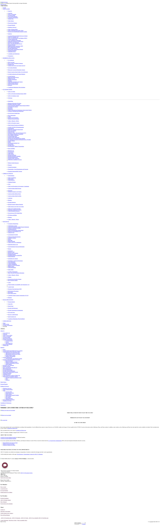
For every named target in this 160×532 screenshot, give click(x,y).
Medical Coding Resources (13, 162)
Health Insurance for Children (6, 492)
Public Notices (11, 20)
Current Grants (11, 286)
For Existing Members (12, 67)
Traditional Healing (12, 182)
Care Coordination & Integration (14, 40)
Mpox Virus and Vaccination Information (16, 272)
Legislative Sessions (12, 237)
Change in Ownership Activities (14, 228)
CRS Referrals (11, 128)
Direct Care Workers (12, 130)
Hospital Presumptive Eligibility (14, 156)
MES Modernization (7, 368)
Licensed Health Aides (12, 136)
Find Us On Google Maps (5, 477)
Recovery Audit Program (13, 314)
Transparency (10, 55)
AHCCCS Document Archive (26, 472)
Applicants (10, 198)
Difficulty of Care (11, 78)
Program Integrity (11, 301)
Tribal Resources (11, 180)
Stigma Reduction (9, 398)
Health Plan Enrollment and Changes (15, 81)
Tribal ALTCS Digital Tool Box (14, 208)
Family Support (9, 394)
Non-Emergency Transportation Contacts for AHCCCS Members (30, 454)
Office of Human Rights (13, 29)
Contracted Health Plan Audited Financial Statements (18, 226)
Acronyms (10, 13)
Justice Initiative (9, 364)
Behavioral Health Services (13, 77)
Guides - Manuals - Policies (13, 120)
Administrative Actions (12, 225)
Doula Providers (11, 131)
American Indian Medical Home (14, 193)
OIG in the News (11, 312)
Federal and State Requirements (14, 236)
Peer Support (8, 397)
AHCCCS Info (6, 324)
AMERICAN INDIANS (8, 173)
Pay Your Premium (4, 490)
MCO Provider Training (13, 280)
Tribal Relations (11, 175)
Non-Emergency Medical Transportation (16, 146)
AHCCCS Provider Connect (13, 123)
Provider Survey (11, 145)
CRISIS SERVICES (7, 320)
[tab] (81, 339)
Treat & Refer (10, 144)
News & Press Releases (12, 16)
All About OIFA (9, 391)
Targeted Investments (12, 50)
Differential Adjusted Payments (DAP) (15, 41)
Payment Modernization (12, 48)
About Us (10, 11)
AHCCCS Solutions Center (13, 95)
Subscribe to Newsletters (5, 511)
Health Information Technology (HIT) (15, 46)
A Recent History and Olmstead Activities (14, 358)
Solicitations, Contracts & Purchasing (15, 260)
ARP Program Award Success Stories (13, 354)
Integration (10, 190)
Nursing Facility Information (13, 137)
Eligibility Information (12, 79)
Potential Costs (11, 64)
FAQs (9, 184)
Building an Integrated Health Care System (11, 359)
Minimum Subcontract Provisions (14, 103)
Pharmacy (10, 80)
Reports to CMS (11, 252)
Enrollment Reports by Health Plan (15, 255)
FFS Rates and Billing (12, 215)
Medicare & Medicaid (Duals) (11, 362)
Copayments (10, 152)
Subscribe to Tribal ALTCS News (14, 209)
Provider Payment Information (9, 371)
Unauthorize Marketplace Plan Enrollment (16, 318)
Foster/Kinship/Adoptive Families (12, 395)
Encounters (10, 107)
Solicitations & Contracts (13, 106)
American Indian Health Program (14, 188)
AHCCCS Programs (12, 14)
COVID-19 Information (12, 271)
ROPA (9, 141)
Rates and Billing (11, 148)
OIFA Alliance (8, 396)
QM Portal (10, 98)
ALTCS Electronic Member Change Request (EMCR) (19, 105)
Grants (9, 282)
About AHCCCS (6, 333)
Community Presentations (13, 17)
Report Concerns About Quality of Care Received (18, 72)
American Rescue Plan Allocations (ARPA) (11, 351)
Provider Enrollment (4, 498)
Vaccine (7, 342)
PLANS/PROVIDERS (7, 89)
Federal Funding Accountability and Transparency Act (18, 284)
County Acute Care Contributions (14, 242)
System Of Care (11, 232)
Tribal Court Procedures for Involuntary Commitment (18, 186)
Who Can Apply (11, 62)
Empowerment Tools (10, 392)
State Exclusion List (12, 316)
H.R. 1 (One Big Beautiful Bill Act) (15, 43)
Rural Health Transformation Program (15, 49)
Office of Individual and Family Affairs (15, 30)
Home (4, 323)
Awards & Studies (11, 15)
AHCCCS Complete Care (13, 37)
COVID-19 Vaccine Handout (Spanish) (8, 438)
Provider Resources (12, 202)
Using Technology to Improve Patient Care (11, 375)
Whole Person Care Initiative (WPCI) (10, 376)
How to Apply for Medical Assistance (15, 63)
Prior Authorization (12, 115)
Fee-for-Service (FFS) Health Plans (15, 213)
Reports (9, 248)
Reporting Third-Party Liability (14, 104)
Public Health (10, 269)
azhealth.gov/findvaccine (12, 428)
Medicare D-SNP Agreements (14, 265)
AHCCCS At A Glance (7, 335)
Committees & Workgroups (5, 402)
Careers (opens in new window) (6, 513)
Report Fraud (10, 306)
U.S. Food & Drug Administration (55, 440)
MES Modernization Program (14, 47)
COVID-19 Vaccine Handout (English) (8, 437)
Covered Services (11, 76)
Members (10, 200)
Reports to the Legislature (13, 253)
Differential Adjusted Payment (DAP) (15, 129)
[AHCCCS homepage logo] (4, 2)
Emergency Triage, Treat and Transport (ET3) (17, 132)
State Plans (10, 240)
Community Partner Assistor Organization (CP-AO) (18, 295)
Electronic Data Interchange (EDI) (15, 289)
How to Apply (3, 486)
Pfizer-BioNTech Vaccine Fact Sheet (10, 442)
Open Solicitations (11, 261)
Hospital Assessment (12, 155)
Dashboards (10, 250)
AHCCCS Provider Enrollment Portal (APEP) (17, 93)
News (7, 378)
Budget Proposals (11, 241)
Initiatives (10, 33)
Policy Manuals (3, 501)
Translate (84, 524)
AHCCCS (2, 328)
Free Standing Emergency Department (15, 134)
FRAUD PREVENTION (8, 299)
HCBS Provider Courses (10, 355)
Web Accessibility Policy (22, 520)
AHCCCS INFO (6, 8)
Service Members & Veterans (8, 399)
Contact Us (2, 509)
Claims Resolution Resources (14, 211)
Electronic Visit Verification (13, 42)
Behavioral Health (9, 360)
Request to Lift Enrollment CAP (14, 231)
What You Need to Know (13, 84)
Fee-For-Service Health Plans (14, 113)
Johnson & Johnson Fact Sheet (9, 445)
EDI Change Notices (12, 293)
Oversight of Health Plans (13, 223)
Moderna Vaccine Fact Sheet (8, 443)
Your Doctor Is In (9, 343)
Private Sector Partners (12, 23)
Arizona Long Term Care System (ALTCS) (16, 65)
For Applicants (11, 60)
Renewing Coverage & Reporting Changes (16, 69)
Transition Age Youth (7, 400)
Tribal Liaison (11, 178)
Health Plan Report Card (13, 244)
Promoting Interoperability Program (15, 171)
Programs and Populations (13, 117)
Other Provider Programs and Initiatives (16, 125)
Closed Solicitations (12, 263)
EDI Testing (10, 292)
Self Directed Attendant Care (13, 143)
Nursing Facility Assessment (13, 158)
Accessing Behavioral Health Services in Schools (17, 35)
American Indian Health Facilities (14, 196)
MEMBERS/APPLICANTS (8, 58)
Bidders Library (11, 266)
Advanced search (3, 4)
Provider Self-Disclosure (13, 308)
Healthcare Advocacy (12, 27)
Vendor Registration (12, 267)
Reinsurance (10, 108)
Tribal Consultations (12, 177)
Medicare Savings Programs (13, 118)
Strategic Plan (10, 18)
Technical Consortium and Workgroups (16, 111)
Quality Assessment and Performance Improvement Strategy (20, 110)
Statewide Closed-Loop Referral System (13, 377)
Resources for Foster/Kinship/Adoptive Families (17, 31)
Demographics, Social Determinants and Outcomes (18, 169)
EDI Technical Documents (13, 291)
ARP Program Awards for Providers (13, 353)
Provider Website (11, 140)
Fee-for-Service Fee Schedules (6, 503)
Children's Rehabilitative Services (12, 363)
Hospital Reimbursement (13, 157)
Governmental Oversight (13, 234)
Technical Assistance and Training (14, 191)
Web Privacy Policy (13, 520)
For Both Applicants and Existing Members (16, 74)
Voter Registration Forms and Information (16, 246)
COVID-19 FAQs (9, 340)
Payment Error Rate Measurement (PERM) (16, 138)
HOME (4, 7)
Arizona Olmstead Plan (12, 39)
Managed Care (11, 150)
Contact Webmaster (4, 520)
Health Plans (10, 101)
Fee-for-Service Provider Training (14, 279)
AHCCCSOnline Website (5, 500)
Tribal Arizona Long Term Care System (16, 206)
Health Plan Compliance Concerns (15, 159)
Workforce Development (10, 356)
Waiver (9, 239)
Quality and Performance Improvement (15, 230)
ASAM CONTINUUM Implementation (16, 127)
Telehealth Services (12, 51)
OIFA (4, 390)
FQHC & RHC (11, 154)
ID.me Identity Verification (13, 135)
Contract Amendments (12, 264)
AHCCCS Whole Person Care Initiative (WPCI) (17, 38)
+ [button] (0, 470)
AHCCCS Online (11, 91)
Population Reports (12, 254)
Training (9, 277)
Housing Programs (11, 44)
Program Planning (11, 25)
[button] (4, 465)
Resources (10, 85)
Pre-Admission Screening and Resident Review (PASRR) (19, 139)
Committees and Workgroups (14, 53)
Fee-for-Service (11, 151)
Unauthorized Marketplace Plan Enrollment (16, 87)
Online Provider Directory (13, 83)
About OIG (10, 304)
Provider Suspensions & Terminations (15, 310)
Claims (9, 116)
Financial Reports (11, 256)
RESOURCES (6, 221)
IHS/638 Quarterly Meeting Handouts (15, 204)
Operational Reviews (12, 229)
